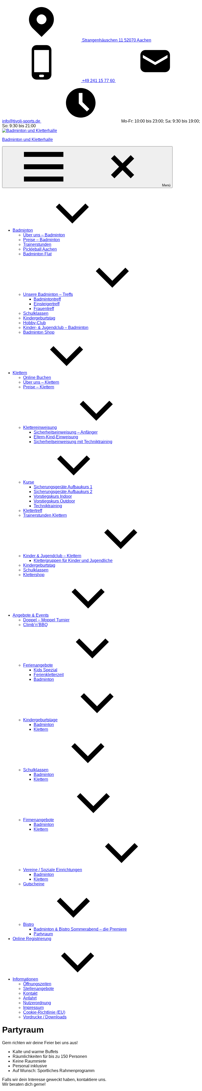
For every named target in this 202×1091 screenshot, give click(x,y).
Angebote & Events (31, 615)
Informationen (25, 979)
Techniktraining (48, 506)
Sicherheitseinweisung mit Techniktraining (73, 441)
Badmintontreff (47, 299)
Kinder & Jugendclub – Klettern (52, 556)
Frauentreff (44, 308)
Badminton (23, 230)
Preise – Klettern (38, 387)
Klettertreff (32, 510)
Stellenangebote (38, 988)
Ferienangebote (38, 665)
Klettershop (33, 574)
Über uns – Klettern (41, 382)
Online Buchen (37, 377)
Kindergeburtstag (39, 318)
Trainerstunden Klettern (45, 515)
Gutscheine (33, 884)
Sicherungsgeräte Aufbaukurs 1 (63, 487)
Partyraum (43, 934)
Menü (166, 185)
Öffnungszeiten (37, 984)
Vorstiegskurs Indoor (53, 496)
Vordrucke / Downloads (45, 1017)
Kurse (28, 482)
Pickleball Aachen (40, 249)
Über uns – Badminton (44, 235)
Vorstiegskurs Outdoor (54, 501)
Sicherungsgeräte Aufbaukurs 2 (63, 491)
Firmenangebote (38, 820)
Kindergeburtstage (40, 720)
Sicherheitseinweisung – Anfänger (66, 432)
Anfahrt (30, 998)
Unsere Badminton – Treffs (48, 294)
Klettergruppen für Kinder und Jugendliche (73, 560)
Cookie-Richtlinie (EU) (44, 1012)
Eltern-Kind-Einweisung (56, 437)
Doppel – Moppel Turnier (46, 620)
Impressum (33, 1007)
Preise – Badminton (41, 239)
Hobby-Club (34, 323)
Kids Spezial (45, 670)
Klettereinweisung (40, 427)
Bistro (28, 924)
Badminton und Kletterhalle (27, 139)
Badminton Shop (38, 332)
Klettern (20, 373)
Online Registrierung (32, 938)
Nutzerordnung (37, 1003)
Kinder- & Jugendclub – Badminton (55, 327)
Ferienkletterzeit (49, 674)
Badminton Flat (37, 254)
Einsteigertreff (46, 304)
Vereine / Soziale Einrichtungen (52, 869)
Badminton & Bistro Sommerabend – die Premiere (80, 929)
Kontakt (30, 993)
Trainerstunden (37, 244)
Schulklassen (35, 313)
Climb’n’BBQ (35, 624)
